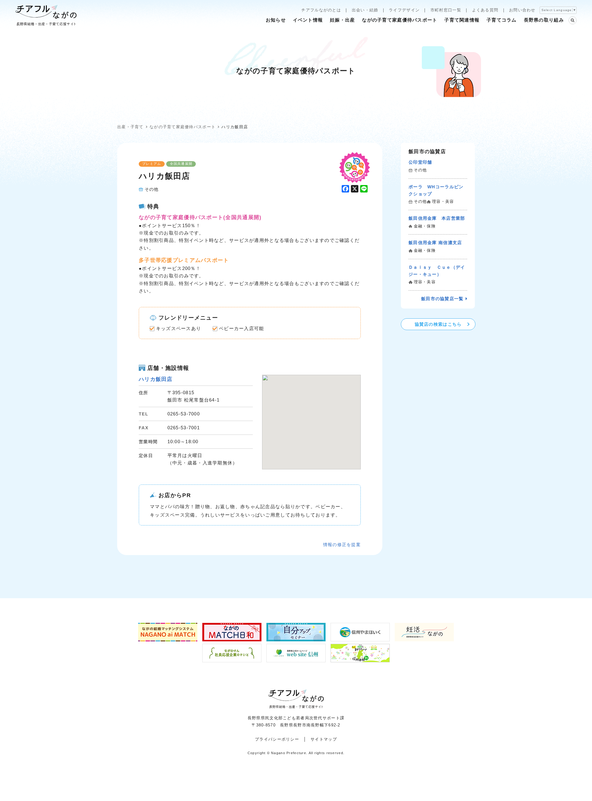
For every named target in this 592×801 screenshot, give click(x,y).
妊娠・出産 (342, 19)
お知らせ (276, 19)
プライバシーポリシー (277, 739)
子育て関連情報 (461, 19)
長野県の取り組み (544, 19)
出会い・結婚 (365, 10)
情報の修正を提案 (342, 544)
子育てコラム (502, 19)
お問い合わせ (522, 10)
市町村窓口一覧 (445, 10)
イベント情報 (308, 19)
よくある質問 (485, 10)
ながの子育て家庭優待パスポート (399, 19)
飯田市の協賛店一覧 (442, 298)
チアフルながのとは (321, 10)
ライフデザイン (404, 10)
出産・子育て (130, 127)
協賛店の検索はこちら (438, 324)
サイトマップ (323, 739)
